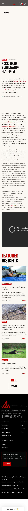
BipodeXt (4, 444)
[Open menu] (3, 4)
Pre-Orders (13, 205)
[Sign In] (25, 4)
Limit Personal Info (6, 485)
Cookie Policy (5, 492)
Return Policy (11, 482)
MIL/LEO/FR (5, 428)
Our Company (5, 422)
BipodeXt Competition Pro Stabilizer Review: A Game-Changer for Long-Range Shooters (13, 327)
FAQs (22, 425)
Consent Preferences (7, 489)
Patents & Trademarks (16, 492)
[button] (13, 509)
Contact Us (23, 422)
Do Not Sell (15, 485)
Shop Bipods (5, 447)
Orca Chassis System (7, 440)
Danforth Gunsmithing (9, 126)
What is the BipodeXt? (9, 363)
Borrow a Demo (6, 432)
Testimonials (5, 425)
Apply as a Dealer (6, 435)
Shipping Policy (20, 482)
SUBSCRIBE (7, 464)
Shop (22, 432)
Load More (14, 386)
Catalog (23, 428)
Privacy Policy (17, 489)
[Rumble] (22, 416)
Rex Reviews (9, 90)
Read (23, 300)
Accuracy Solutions (19, 81)
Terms (24, 489)
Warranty (4, 482)
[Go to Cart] (21, 3)
